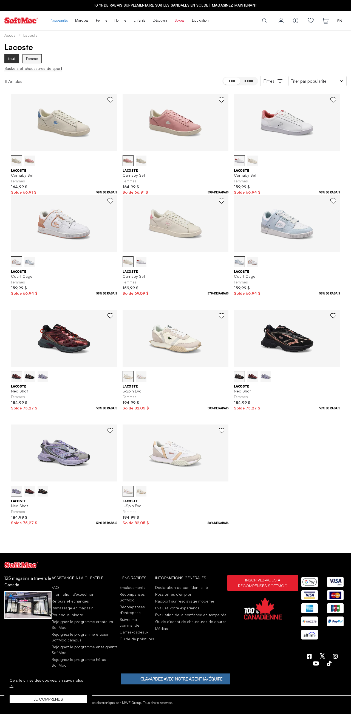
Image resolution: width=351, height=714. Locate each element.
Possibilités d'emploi (173, 594)
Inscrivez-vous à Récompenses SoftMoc (262, 582)
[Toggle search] (264, 20)
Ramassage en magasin (73, 608)
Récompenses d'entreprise (132, 609)
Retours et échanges (70, 601)
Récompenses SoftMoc (132, 597)
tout (12, 58)
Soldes (180, 20)
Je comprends (48, 699)
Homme (120, 20)
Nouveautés (59, 20)
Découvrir (160, 20)
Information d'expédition (73, 594)
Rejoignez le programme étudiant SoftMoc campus (81, 637)
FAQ (55, 587)
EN (339, 20)
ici (11, 685)
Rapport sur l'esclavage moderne (184, 601)
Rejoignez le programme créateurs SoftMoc (82, 624)
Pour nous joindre (67, 614)
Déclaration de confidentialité (181, 587)
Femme (101, 20)
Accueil (10, 35)
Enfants (139, 20)
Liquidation (200, 20)
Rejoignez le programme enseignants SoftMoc (85, 649)
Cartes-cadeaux (134, 632)
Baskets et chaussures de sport (33, 68)
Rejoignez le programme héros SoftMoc (79, 662)
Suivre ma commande (129, 622)
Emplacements (132, 587)
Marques (82, 20)
